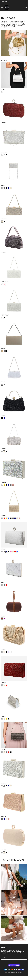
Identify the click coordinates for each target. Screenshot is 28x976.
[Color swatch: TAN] (2, 351)
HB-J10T (3, 549)
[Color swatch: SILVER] (4, 154)
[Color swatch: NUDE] (10, 188)
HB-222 (3, 89)
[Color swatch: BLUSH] (4, 284)
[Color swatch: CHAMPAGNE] (4, 652)
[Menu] (2, 7)
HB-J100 (3, 122)
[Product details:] (10, 879)
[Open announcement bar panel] (26, 2)
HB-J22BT (4, 816)
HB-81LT (3, 749)
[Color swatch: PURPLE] (4, 618)
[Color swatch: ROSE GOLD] (13, 485)
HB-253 (3, 381)
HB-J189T (3, 783)
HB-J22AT (3, 218)
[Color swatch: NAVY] (8, 188)
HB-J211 (3, 415)
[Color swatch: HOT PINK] (10, 551)
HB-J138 (3, 252)
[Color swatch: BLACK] (6, 154)
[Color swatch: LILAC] (8, 652)
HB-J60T (3, 615)
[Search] (23, 7)
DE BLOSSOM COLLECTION (15, 972)
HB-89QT (3, 682)
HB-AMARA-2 (4, 281)
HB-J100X (3, 849)
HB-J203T (3, 482)
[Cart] (26, 7)
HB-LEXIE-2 (4, 152)
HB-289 (3, 185)
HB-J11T (3, 582)
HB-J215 (3, 448)
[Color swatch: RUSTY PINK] (10, 652)
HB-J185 (3, 348)
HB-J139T (3, 649)
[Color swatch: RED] (4, 518)
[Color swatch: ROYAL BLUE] (8, 518)
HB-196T (3, 515)
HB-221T (3, 716)
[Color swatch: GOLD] (4, 485)
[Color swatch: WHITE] (2, 92)
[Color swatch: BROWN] (2, 618)
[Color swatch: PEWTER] (4, 188)
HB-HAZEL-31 (4, 315)
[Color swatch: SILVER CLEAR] (2, 485)
